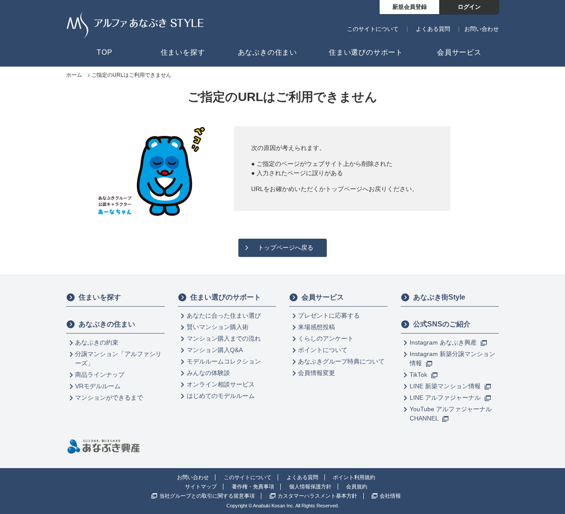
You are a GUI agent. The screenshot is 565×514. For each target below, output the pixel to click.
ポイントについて (322, 349)
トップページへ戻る (285, 247)
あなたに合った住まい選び (224, 315)
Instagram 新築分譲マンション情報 (452, 358)
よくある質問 (433, 29)
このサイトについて (373, 29)
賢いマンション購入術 (218, 326)
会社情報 (390, 496)
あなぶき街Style (439, 297)
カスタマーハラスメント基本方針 (317, 496)
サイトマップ (201, 487)
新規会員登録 (409, 7)
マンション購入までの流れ (224, 338)
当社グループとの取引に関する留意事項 (207, 496)
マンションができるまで (109, 397)
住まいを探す (100, 297)
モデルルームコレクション (224, 361)
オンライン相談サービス (221, 384)
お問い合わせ (481, 29)
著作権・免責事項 (253, 487)
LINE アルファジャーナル (446, 397)
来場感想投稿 (316, 326)
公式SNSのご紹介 (442, 324)
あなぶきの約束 (96, 342)
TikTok (419, 374)
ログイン (469, 7)
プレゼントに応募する (329, 315)
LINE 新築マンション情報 (446, 386)
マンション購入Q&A (215, 349)
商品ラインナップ (99, 374)
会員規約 (356, 487)
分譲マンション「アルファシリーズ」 (118, 358)
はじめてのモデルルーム (221, 395)
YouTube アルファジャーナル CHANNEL (451, 413)
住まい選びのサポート (225, 297)
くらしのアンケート (326, 338)
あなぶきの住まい (107, 324)
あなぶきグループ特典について (341, 361)
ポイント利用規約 (354, 477)
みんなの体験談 (208, 372)
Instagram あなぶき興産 (444, 342)
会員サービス (322, 297)
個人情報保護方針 (310, 487)
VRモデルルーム (98, 386)
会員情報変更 (316, 372)
